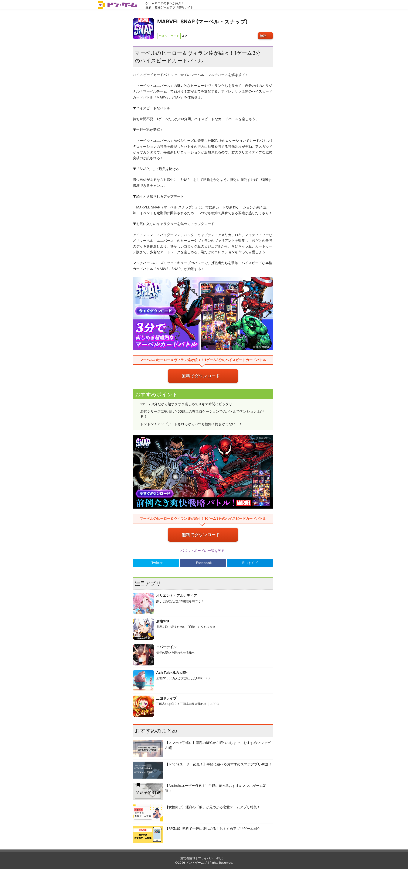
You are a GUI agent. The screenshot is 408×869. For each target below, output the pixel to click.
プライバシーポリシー (213, 858)
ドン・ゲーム (195, 862)
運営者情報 (187, 858)
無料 (263, 36)
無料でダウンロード (201, 375)
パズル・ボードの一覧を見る (203, 550)
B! (250, 563)
